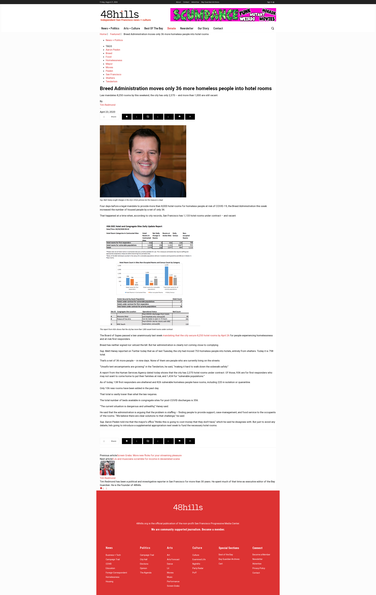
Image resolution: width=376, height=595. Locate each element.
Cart (221, 564)
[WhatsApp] (148, 117)
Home (103, 34)
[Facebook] (127, 117)
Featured (115, 34)
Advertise (256, 564)
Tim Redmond (107, 104)
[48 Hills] (126, 15)
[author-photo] (107, 474)
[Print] (190, 117)
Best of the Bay (226, 554)
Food (108, 56)
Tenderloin (111, 81)
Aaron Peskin (113, 49)
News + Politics (114, 40)
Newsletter (257, 559)
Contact (256, 573)
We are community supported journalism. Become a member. (188, 529)
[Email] (179, 117)
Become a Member (261, 554)
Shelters (110, 77)
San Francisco (113, 74)
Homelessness (114, 60)
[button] (272, 28)
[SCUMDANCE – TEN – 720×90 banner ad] (223, 20)
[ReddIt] (169, 117)
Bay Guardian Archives (229, 559)
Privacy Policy (258, 568)
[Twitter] (137, 117)
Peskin (109, 70)
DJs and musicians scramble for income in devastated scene (146, 458)
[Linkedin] (158, 117)
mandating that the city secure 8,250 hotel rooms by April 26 (196, 335)
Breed (109, 53)
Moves (109, 67)
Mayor (109, 63)
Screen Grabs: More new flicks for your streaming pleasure (149, 455)
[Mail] (104, 488)
